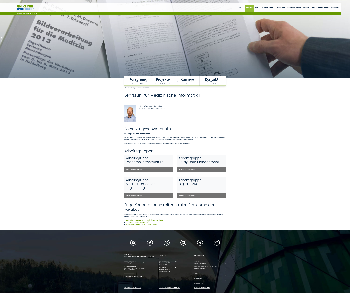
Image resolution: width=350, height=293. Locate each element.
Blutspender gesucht (132, 288)
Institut (241, 7)
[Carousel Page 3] (1, 38)
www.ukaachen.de (164, 271)
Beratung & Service (294, 7)
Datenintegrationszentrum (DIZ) (137, 222)
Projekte (264, 7)
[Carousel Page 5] (1, 41)
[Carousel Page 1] (1, 36)
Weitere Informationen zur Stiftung (134, 276)
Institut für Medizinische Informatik (27, 13)
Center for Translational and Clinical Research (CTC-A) (146, 220)
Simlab (257, 7)
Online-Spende (129, 273)
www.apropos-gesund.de (169, 288)
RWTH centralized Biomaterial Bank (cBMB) (141, 224)
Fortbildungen (280, 7)
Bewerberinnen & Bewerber (313, 7)
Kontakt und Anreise (331, 7)
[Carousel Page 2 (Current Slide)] (1, 37)
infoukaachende (164, 269)
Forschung (249, 7)
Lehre (271, 7)
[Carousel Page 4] (1, 40)
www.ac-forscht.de (202, 288)
